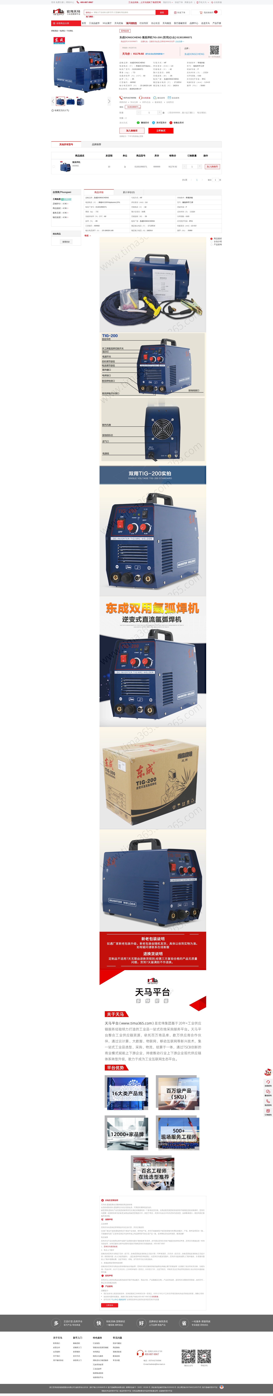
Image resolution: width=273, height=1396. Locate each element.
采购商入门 (77, 1348)
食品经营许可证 (125, 1391)
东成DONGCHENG (194, 54)
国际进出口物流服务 (100, 1360)
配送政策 (116, 1356)
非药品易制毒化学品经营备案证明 (145, 1391)
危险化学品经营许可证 (110, 1391)
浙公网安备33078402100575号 (189, 1387)
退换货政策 (117, 1352)
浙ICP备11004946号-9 (98, 1387)
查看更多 (66, 242)
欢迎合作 (56, 1348)
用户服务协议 (58, 1360)
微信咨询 (161, 98)
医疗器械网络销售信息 (116, 1387)
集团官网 (157, 2)
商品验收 (116, 1348)
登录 (53, 2)
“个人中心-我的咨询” (118, 1300)
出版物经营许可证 (165, 1391)
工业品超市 (97, 1369)
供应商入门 (77, 1360)
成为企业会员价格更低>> (154, 54)
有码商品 (96, 1352)
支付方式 (76, 1356)
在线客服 (217, 2)
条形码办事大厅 (135, 89)
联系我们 (56, 1343)
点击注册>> (179, 42)
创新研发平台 (98, 1377)
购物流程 (76, 1343)
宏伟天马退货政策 (110, 1247)
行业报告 (96, 1343)
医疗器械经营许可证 (210, 1387)
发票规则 (76, 1352)
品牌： (187, 48)
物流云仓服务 (98, 1356)
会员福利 (56, 1352)
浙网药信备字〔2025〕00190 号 (138, 1387)
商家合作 (189, 2)
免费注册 (60, 2)
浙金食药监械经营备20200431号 (163, 1387)
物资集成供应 (98, 1373)
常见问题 (116, 1360)
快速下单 (179, 2)
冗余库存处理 (98, 1365)
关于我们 (56, 1356)
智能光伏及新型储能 (100, 1348)
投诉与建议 (117, 1343)
